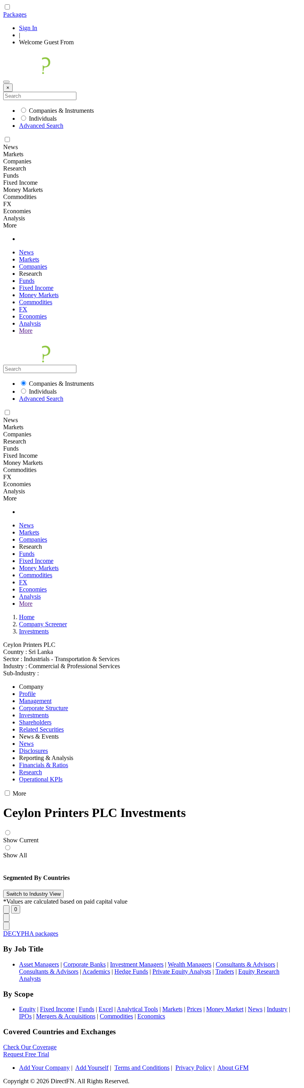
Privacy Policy (193, 1067)
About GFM (233, 1067)
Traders (224, 971)
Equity (27, 1009)
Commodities (35, 302)
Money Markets (39, 295)
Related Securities (41, 729)
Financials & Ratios (43, 765)
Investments (34, 631)
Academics (96, 971)
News (26, 252)
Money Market (224, 1009)
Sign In (28, 28)
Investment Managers (136, 964)
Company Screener (43, 624)
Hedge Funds (131, 971)
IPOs (25, 1016)
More (25, 330)
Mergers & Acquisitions (65, 1016)
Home (26, 617)
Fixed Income (36, 287)
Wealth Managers (189, 964)
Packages (15, 14)
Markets (29, 259)
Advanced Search (41, 125)
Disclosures (33, 750)
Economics (151, 1016)
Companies (33, 266)
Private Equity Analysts (181, 971)
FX (23, 309)
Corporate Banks (84, 964)
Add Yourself (91, 1067)
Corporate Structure (43, 708)
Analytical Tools (137, 1009)
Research (30, 772)
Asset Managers (39, 964)
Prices (194, 1009)
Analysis (30, 323)
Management (35, 701)
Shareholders (35, 722)
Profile (27, 693)
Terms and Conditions (141, 1067)
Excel (106, 1009)
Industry (277, 1009)
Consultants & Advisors (245, 964)
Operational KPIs (41, 779)
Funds (26, 280)
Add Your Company (44, 1067)
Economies (33, 316)
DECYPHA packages (30, 933)
